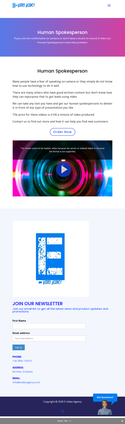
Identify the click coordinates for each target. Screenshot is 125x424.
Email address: (21, 333)
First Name (19, 320)
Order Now (62, 132)
